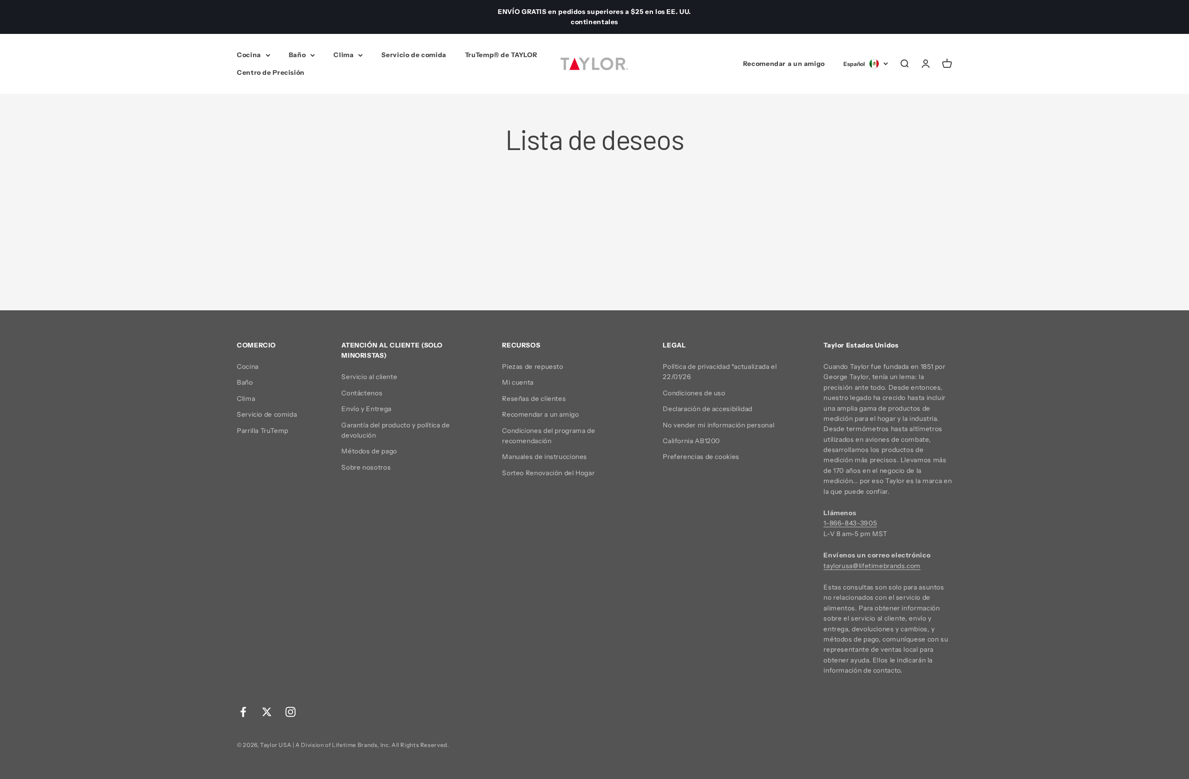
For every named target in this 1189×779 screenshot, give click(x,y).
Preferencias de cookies (701, 456)
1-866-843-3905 (850, 523)
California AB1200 (691, 441)
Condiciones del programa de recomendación (548, 435)
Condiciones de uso (694, 393)
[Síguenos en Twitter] (267, 712)
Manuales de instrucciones (544, 456)
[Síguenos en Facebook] (243, 712)
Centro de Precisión (271, 72)
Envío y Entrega (366, 409)
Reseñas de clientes (534, 398)
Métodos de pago (369, 451)
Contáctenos (361, 393)
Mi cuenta (518, 382)
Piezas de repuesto (532, 366)
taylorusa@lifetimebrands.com (872, 566)
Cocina (249, 55)
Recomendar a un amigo (784, 63)
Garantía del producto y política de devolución (395, 430)
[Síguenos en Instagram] (290, 712)
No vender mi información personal (718, 425)
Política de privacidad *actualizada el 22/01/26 (720, 371)
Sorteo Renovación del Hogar (548, 473)
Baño (297, 55)
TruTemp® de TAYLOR (501, 55)
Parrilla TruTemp (262, 430)
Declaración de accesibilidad (707, 409)
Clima (343, 55)
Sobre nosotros (366, 467)
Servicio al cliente (369, 377)
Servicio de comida (413, 55)
